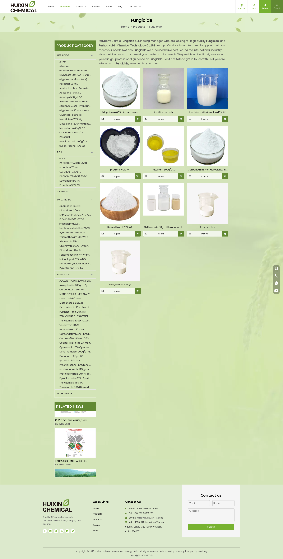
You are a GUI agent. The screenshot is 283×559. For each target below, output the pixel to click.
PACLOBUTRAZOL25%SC (73, 163)
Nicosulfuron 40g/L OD (72, 128)
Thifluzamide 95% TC (71, 382)
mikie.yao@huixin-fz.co (149, 517)
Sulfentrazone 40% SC (72, 146)
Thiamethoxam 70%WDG (73, 237)
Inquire (117, 119)
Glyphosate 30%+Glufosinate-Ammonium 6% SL (77, 110)
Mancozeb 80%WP (70, 298)
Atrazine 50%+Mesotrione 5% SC (77, 101)
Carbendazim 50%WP (71, 289)
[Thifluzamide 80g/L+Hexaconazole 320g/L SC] (163, 199)
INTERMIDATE (64, 393)
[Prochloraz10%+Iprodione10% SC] (207, 88)
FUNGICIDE (63, 274)
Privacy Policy (167, 551)
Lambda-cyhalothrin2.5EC (74, 228)
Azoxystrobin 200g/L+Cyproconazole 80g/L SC (207, 227)
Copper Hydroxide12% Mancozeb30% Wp (77, 342)
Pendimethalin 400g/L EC (74, 141)
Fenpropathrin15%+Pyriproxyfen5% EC (77, 254)
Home (51, 6)
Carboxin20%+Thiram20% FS (75, 338)
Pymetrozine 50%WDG (72, 232)
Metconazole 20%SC (71, 303)
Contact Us (134, 6)
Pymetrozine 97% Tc (71, 268)
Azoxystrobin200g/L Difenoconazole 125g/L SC (120, 285)
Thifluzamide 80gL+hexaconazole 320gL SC (77, 320)
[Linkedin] (50, 531)
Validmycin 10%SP (69, 325)
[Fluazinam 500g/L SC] (163, 146)
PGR (59, 152)
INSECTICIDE (64, 199)
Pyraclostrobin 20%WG (72, 311)
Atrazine (64, 66)
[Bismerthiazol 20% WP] (120, 203)
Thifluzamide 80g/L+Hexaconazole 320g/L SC (163, 227)
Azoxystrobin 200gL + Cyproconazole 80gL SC (77, 285)
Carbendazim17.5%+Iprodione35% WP (77, 334)
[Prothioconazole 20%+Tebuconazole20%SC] (163, 88)
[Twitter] (56, 531)
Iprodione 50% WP (69, 360)
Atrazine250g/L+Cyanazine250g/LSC (77, 106)
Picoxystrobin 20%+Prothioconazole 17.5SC (77, 307)
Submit (211, 526)
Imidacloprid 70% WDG (72, 259)
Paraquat (64, 137)
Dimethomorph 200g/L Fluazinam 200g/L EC (77, 351)
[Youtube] (62, 531)
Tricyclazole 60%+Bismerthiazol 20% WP (77, 387)
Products (65, 6)
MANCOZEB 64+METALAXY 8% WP (77, 294)
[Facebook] (45, 531)
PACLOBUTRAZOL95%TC (73, 176)
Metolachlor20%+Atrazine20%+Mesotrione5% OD (77, 123)
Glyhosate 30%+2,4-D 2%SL (75, 75)
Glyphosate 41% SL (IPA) (73, 79)
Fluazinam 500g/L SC (71, 356)
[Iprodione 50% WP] (120, 146)
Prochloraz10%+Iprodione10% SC (77, 365)
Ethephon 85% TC (69, 180)
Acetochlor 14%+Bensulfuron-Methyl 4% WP (77, 88)
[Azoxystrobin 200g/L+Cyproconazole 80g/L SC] (207, 203)
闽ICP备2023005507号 (142, 555)
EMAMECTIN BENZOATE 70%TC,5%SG (77, 215)
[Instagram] (67, 531)
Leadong (202, 551)
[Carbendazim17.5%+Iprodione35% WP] (207, 146)
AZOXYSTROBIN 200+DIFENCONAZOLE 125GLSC (77, 280)
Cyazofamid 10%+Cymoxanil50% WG (77, 347)
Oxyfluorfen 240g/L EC (72, 132)
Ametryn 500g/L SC (70, 97)
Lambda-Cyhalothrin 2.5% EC (76, 263)
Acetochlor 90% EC (70, 92)
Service (96, 6)
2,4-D (62, 61)
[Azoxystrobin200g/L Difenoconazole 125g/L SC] (120, 260)
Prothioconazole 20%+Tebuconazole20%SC (77, 374)
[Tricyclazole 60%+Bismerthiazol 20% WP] (120, 88)
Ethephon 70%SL (68, 167)
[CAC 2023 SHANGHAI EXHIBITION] (75, 453)
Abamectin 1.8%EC (69, 206)
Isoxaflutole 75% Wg (70, 119)
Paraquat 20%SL (68, 84)
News (109, 6)
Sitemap (180, 551)
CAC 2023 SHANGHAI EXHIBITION (71, 457)
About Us (81, 6)
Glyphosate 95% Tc (70, 115)
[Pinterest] (73, 531)
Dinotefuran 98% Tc (70, 250)
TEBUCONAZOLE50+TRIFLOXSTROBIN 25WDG (77, 316)
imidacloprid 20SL (69, 223)
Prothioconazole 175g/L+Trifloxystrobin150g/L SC (77, 369)
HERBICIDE (63, 55)
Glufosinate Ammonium (73, 70)
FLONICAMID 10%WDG (71, 219)
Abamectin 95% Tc (70, 241)
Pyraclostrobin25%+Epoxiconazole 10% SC (77, 378)
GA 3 (62, 158)
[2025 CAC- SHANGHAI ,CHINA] (75, 412)
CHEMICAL (63, 191)
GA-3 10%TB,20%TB (70, 172)
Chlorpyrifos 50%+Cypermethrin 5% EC (77, 246)
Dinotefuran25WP (69, 210)
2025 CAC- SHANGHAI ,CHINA (71, 416)
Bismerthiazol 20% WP (72, 329)
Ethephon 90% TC (69, 185)
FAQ (120, 6)
